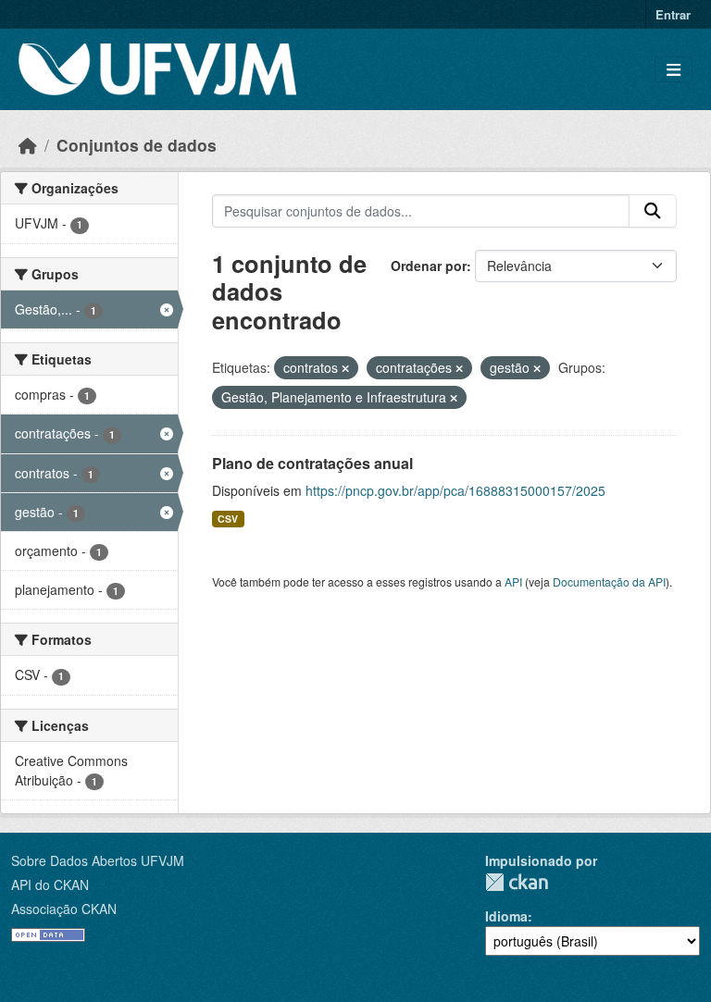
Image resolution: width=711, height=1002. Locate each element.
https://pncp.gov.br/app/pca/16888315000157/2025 (455, 490)
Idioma (506, 916)
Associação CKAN (64, 908)
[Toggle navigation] (673, 69)
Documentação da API (609, 581)
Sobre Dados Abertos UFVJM (97, 860)
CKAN (516, 882)
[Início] (28, 144)
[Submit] (653, 211)
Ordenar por (429, 265)
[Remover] (345, 368)
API (513, 581)
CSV (228, 519)
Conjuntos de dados (136, 144)
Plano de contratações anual (312, 463)
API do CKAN (50, 884)
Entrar (673, 14)
